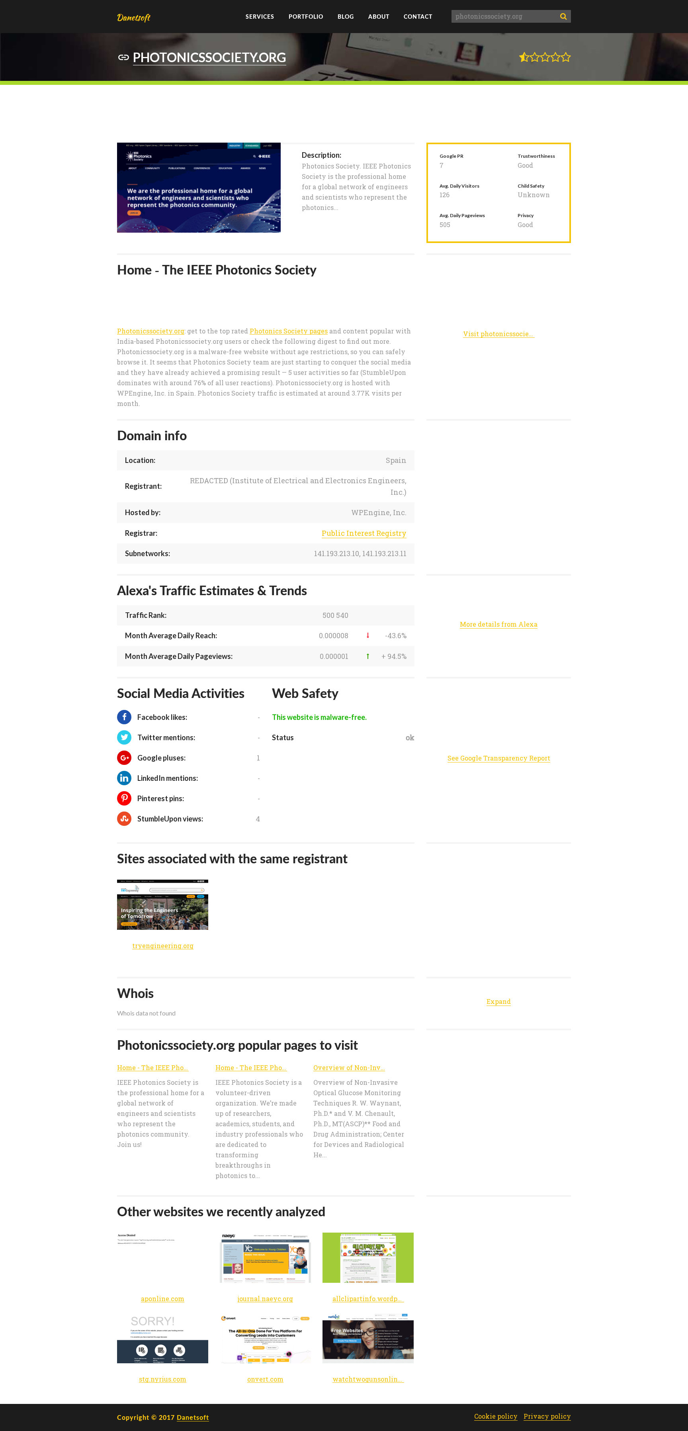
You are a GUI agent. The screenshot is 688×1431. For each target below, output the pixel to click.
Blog (346, 16)
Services (260, 16)
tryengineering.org (163, 946)
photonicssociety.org (209, 57)
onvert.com (265, 1379)
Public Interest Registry (364, 533)
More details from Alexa (499, 624)
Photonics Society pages (289, 331)
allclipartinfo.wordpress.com (368, 1299)
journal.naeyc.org (265, 1299)
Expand (499, 1001)
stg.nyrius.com (162, 1379)
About (378, 16)
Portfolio (306, 16)
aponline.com (162, 1299)
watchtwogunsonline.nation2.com (368, 1379)
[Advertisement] (344, 113)
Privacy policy (547, 1416)
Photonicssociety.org (150, 331)
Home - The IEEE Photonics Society (153, 1067)
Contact (418, 16)
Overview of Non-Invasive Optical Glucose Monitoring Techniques (349, 1067)
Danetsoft (193, 1417)
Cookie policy (496, 1416)
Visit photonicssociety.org (499, 334)
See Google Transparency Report (499, 758)
